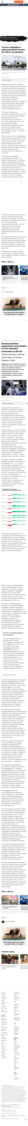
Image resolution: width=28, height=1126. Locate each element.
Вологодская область (4, 1030)
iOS (15, 1075)
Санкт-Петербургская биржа (10, 1105)
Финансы (3, 1005)
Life (2, 970)
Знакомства (16, 1054)
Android (15, 1077)
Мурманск (3, 1055)
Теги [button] (7, 287)
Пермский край (3, 1040)
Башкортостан (4, 1027)
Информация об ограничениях (8, 1109)
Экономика (3, 996)
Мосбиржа (14, 1104)
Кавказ (2, 1051)
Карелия (3, 1053)
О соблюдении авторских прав (8, 1111)
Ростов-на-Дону (3, 1043)
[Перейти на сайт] (14, 39)
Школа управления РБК (16, 1068)
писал (6, 237)
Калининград (4, 1032)
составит (8, 687)
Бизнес (3, 1000)
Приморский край (4, 1057)
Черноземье (4, 1049)
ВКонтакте (16, 996)
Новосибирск (4, 1024)
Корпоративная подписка (17, 1014)
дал (13, 638)
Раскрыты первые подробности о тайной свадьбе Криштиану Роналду (9, 967)
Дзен (15, 1001)
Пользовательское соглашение (8, 1113)
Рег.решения (16, 1053)
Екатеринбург (4, 1022)
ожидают (7, 790)
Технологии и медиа (4, 1002)
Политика (3, 995)
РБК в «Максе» (7, 262)
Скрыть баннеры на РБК (16, 1008)
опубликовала (7, 648)
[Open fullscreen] (24, 491)
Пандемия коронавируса (7, 340)
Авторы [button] (3, 287)
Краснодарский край (4, 1034)
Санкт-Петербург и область (4, 1019)
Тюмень (3, 1047)
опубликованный (12, 681)
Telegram (16, 999)
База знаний (4, 1008)
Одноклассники (17, 998)
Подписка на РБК (16, 1011)
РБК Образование (4, 1011)
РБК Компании (16, 1061)
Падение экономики (6, 44)
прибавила (8, 768)
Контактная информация (16, 1028)
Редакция (16, 1031)
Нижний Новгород (3, 1037)
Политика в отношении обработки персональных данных (13, 1116)
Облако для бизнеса (16, 1043)
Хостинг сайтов (16, 1050)
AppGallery (16, 1079)
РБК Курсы (15, 1064)
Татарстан (3, 1046)
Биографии (3, 1006)
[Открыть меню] (25, 2)
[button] (14, 39)
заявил (19, 742)
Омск (2, 1025)
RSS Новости (17, 1020)
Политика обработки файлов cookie (9, 1118)
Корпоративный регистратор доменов (16, 1047)
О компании (16, 1025)
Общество (3, 998)
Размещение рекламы (16, 1033)
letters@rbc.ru (21, 1100)
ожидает (4, 774)
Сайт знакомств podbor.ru (16, 1058)
